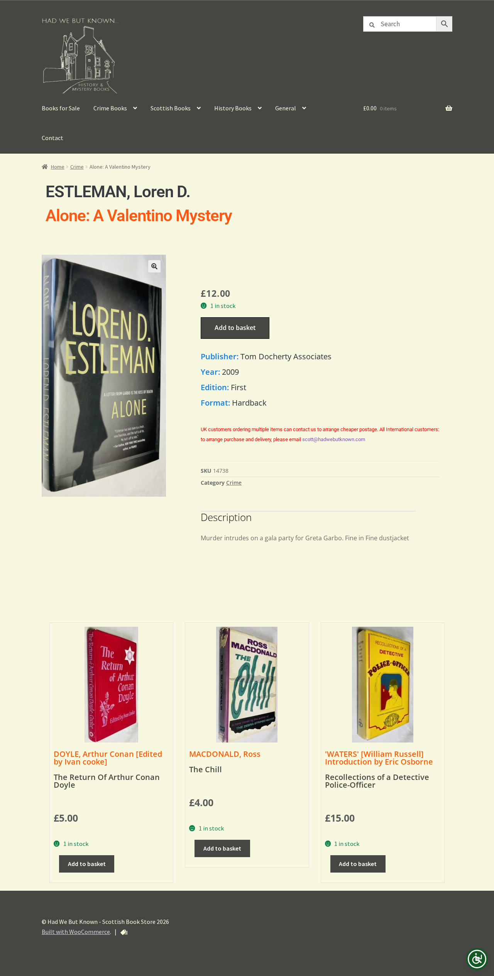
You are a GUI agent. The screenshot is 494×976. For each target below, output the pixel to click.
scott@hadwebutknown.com (333, 439)
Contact (52, 138)
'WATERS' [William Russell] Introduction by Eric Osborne (379, 758)
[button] (154, 266)
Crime (77, 166)
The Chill (205, 769)
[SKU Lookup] (124, 932)
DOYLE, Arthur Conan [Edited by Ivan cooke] (108, 758)
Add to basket (235, 327)
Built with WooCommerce (76, 931)
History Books (233, 108)
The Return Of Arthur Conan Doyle (107, 781)
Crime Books (110, 108)
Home (57, 166)
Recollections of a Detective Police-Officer (377, 781)
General (285, 108)
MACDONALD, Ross (225, 754)
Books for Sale (61, 108)
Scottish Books (171, 108)
